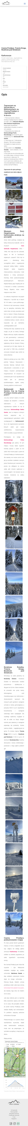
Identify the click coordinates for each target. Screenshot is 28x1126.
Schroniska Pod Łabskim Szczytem (14, 988)
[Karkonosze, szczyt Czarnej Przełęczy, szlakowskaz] (14, 842)
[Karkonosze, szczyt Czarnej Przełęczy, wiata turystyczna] (14, 865)
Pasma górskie (14, 1112)
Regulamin (14, 1118)
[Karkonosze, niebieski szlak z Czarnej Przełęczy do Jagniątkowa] (14, 934)
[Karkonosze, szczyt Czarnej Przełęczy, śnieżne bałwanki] (14, 773)
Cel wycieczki (14, 1110)
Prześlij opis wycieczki (14, 1115)
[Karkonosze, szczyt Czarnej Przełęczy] (14, 888)
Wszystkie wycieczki (14, 1113)
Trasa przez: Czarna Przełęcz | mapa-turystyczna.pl (14, 1091)
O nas (14, 1117)
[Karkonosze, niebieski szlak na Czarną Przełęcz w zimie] (14, 502)
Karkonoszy (13, 951)
